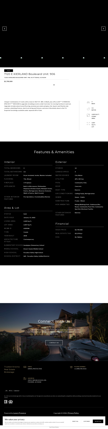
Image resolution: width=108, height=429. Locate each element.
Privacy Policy (73, 413)
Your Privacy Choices (54, 427)
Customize (86, 421)
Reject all (75, 421)
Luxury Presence (19, 413)
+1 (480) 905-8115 (80, 368)
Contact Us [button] (54, 342)
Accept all (98, 421)
